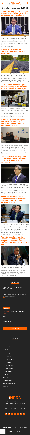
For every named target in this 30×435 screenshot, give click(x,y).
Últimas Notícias (7, 347)
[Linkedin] (9, 414)
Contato (5, 386)
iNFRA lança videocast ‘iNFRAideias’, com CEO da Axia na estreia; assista (14, 295)
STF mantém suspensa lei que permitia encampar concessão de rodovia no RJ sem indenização (14, 86)
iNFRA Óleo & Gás (8, 371)
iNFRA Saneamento (8, 359)
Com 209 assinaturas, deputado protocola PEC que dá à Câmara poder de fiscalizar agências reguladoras (13, 159)
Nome (4, 316)
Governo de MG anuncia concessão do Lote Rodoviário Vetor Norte (13, 51)
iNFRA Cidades (7, 356)
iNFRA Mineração (8, 368)
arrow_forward (4, 290)
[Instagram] (15, 414)
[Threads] (24, 414)
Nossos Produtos (7, 380)
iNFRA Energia (7, 353)
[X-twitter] (21, 414)
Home (4, 343)
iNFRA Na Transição (8, 365)
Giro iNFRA (6, 374)
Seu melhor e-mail (7, 321)
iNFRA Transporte (8, 350)
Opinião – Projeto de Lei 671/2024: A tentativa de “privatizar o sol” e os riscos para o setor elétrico (15, 13)
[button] (2, 3)
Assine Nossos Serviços (9, 383)
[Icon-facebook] (12, 414)
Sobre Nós (6, 377)
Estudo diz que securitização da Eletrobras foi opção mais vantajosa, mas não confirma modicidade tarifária (13, 122)
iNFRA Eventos (7, 362)
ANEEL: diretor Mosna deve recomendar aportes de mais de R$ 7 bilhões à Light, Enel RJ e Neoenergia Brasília (15, 199)
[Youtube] (6, 414)
